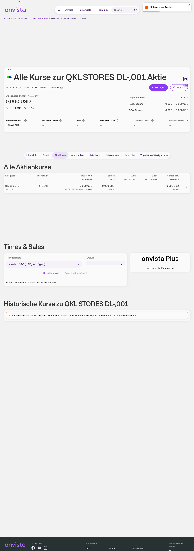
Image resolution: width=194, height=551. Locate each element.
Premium (103, 9)
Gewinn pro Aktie (107, 120)
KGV (79, 120)
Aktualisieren (50, 273)
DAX (88, 548)
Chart (46, 155)
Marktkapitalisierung (14, 120)
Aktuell (69, 9)
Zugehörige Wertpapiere (154, 155)
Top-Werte (138, 548)
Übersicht (31, 155)
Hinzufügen (158, 87)
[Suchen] (135, 10)
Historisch (94, 155)
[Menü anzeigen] (59, 10)
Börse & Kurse (10, 18)
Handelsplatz (14, 257)
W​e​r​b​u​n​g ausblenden (123, 41)
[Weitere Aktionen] (187, 186)
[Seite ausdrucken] (185, 79)
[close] (189, 5)
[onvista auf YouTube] (39, 548)
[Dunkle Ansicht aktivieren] (19, 1)
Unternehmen (112, 155)
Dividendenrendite (50, 120)
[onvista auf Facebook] (33, 548)
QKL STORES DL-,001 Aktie (36, 18)
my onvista (86, 9)
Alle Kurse (60, 155)
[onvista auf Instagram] (45, 548)
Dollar (112, 548)
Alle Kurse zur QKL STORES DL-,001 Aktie (68, 18)
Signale (181, 87)
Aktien (20, 18)
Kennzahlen (77, 155)
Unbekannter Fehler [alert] (161, 7)
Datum (90, 257)
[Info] (25, 120)
